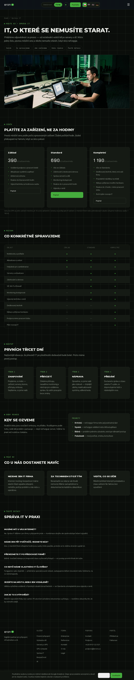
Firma (58, 5)
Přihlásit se (114, 636)
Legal (63, 653)
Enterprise (65, 636)
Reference (65, 640)
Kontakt (64, 644)
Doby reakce (57, 48)
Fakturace (113, 640)
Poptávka (75, 4)
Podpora (88, 640)
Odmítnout (104, 675)
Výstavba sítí (41, 640)
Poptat (13, 191)
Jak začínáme (40, 48)
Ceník (8, 48)
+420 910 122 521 (92, 644)
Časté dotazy (74, 48)
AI (37, 661)
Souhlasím (116, 675)
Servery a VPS (42, 644)
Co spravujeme (23, 48)
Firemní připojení (43, 636)
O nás (63, 648)
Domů (6, 18)
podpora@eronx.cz (93, 648)
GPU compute (42, 648)
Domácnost (47, 5)
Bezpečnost (41, 657)
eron (8, 4)
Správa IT (40, 653)
